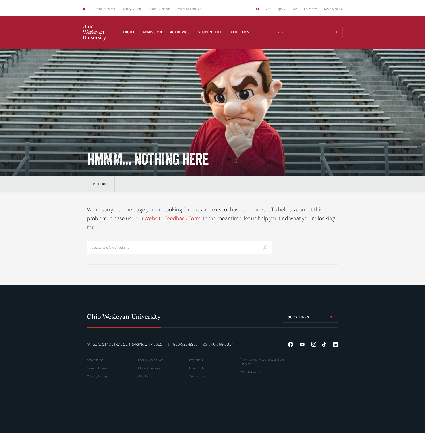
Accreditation (95, 360)
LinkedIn (335, 344)
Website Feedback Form (173, 218)
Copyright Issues (97, 376)
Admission (152, 32)
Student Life (210, 32)
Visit (268, 9)
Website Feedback (252, 372)
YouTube (302, 344)
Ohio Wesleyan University (96, 37)
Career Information (98, 368)
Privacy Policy (197, 368)
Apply (281, 9)
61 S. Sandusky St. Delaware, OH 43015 (127, 344)
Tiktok (324, 344)
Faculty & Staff (131, 9)
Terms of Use (197, 376)
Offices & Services (149, 368)
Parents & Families (189, 9)
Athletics (239, 32)
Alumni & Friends (159, 9)
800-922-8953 (185, 344)
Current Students (103, 9)
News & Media (333, 9)
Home (103, 184)
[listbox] (310, 317)
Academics (180, 32)
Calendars (310, 9)
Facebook (290, 344)
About (128, 32)
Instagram (313, 344)
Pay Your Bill (196, 360)
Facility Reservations (151, 360)
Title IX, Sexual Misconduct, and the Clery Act (262, 361)
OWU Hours (145, 376)
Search (337, 32)
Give (295, 9)
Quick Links (298, 317)
